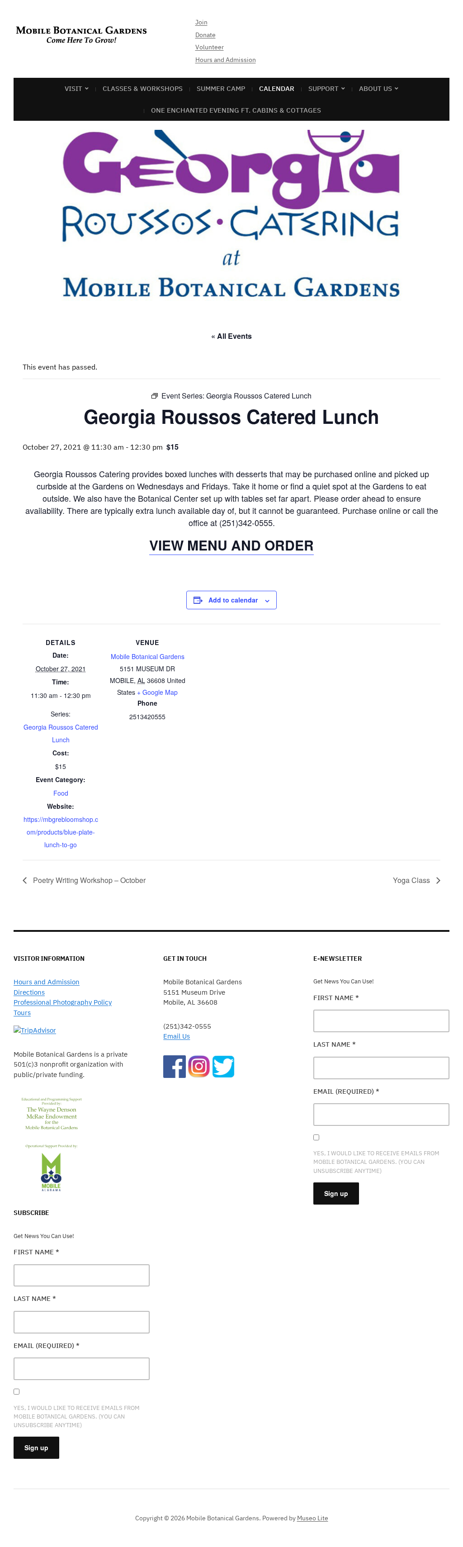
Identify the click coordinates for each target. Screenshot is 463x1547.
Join (201, 22)
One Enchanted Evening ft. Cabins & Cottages (236, 110)
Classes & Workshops (143, 88)
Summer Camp (221, 88)
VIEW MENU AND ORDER (231, 545)
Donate (205, 35)
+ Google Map (157, 692)
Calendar (276, 88)
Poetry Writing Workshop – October (88, 880)
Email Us (176, 1036)
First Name (36, 1252)
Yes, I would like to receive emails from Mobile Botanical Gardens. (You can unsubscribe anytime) (77, 1416)
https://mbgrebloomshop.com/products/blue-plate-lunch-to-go (61, 832)
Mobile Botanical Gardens (147, 656)
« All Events (231, 336)
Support (323, 88)
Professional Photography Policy (63, 1002)
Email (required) (47, 1345)
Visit (73, 88)
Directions (29, 992)
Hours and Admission (225, 60)
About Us (375, 88)
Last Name (35, 1298)
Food (60, 792)
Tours (22, 1012)
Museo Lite (312, 1518)
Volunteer (209, 47)
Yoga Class (412, 880)
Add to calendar (233, 599)
